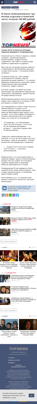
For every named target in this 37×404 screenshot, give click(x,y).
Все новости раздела (8, 241)
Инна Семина (24, 10)
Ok (31, 395)
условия (13, 397)
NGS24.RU (14, 76)
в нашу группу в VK (23, 187)
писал (15, 177)
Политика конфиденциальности (18, 366)
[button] (2, 2)
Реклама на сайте (14, 360)
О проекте (11, 357)
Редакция (11, 363)
